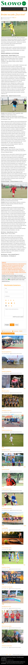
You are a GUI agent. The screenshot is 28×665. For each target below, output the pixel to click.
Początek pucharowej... (7, 508)
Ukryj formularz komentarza (12, 285)
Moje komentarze (7, 331)
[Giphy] (6, 306)
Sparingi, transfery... (6, 449)
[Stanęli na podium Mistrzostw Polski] (12, 361)
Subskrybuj (15, 331)
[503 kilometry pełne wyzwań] (12, 381)
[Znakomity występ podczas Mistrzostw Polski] (12, 577)
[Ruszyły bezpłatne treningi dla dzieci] (12, 342)
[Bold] (6, 300)
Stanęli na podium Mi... (7, 371)
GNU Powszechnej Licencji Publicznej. (15, 663)
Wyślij (12, 324)
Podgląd (7, 324)
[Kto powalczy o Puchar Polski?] (12, 557)
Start (7, 654)
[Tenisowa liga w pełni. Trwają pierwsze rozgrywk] (12, 538)
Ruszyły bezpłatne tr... (7, 351)
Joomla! (3, 661)
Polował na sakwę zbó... (7, 645)
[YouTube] (11, 303)
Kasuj (16, 324)
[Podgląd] (11, 306)
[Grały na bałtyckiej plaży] (12, 518)
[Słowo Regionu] (13, 3)
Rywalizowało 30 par (6, 606)
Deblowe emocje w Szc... (7, 430)
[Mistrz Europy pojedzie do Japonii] (12, 616)
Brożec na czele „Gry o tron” (13, 14)
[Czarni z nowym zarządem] (12, 479)
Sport (10, 654)
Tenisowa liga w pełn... (7, 547)
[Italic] (8, 300)
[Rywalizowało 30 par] (12, 596)
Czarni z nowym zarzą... (7, 489)
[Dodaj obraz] (8, 303)
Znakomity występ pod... (7, 587)
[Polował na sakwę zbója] (12, 636)
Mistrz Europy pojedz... (7, 626)
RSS (21, 331)
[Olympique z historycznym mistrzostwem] (12, 400)
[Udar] (13, 300)
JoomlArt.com (10, 660)
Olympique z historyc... (7, 410)
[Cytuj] (6, 303)
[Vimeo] (14, 303)
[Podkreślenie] (10, 300)
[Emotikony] (8, 306)
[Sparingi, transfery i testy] (12, 440)
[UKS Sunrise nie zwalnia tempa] (12, 459)
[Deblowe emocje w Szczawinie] (12, 420)
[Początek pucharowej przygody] (12, 498)
